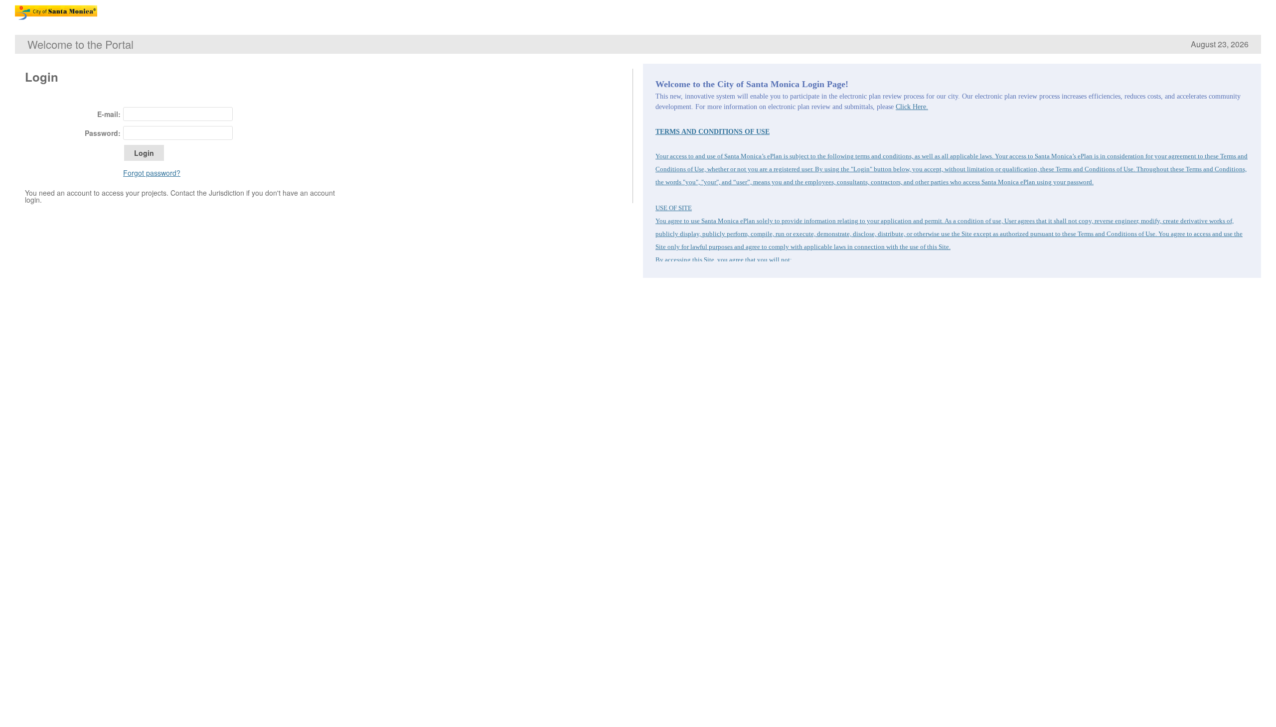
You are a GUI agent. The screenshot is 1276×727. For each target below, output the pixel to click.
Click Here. (912, 107)
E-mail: (109, 114)
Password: (103, 133)
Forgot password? (151, 173)
